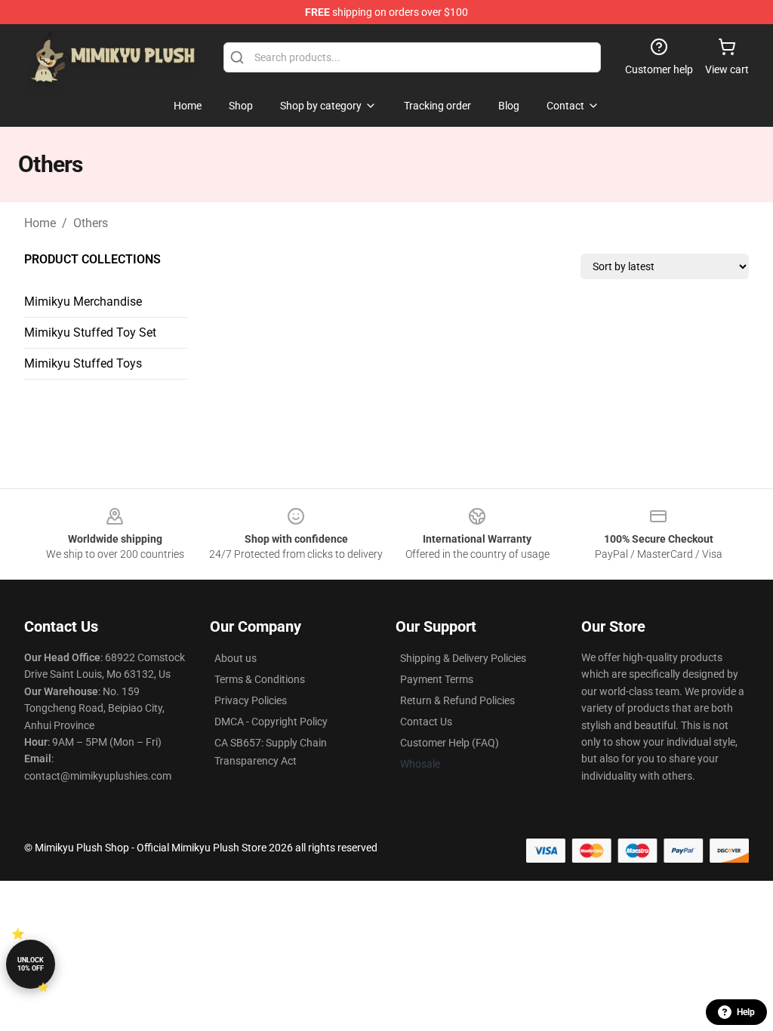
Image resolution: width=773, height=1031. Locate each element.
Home (40, 223)
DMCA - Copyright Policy (271, 722)
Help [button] (746, 1012)
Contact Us (426, 722)
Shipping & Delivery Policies (463, 658)
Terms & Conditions (259, 679)
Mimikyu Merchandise (83, 301)
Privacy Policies (250, 700)
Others (90, 223)
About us (235, 658)
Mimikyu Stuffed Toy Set (90, 332)
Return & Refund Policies (457, 700)
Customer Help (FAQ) (449, 743)
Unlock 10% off (30, 964)
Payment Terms (436, 679)
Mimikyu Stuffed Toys (83, 363)
